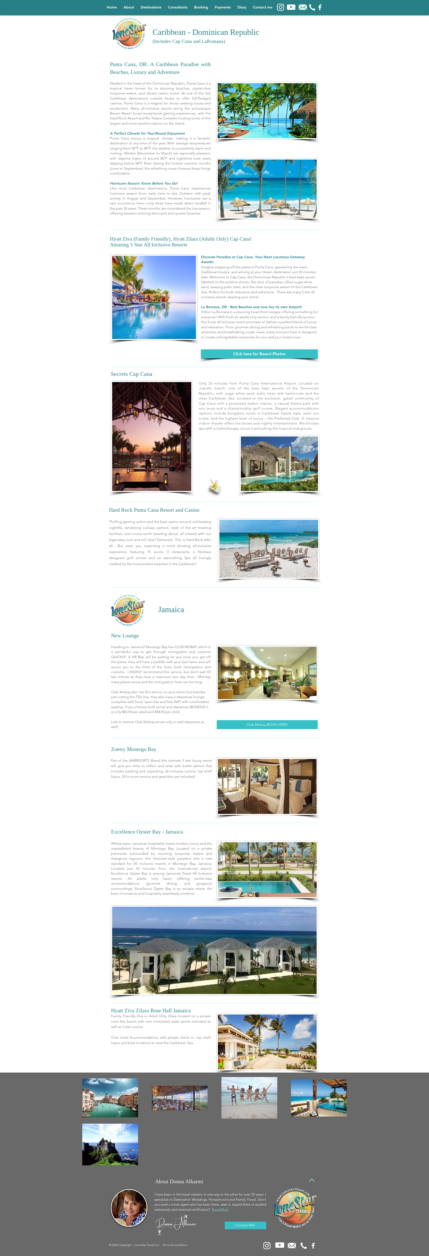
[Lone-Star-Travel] (320, 7)
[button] (151, 7)
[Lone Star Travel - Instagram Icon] (280, 7)
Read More (220, 1209)
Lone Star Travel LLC (147, 1245)
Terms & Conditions (174, 1245)
